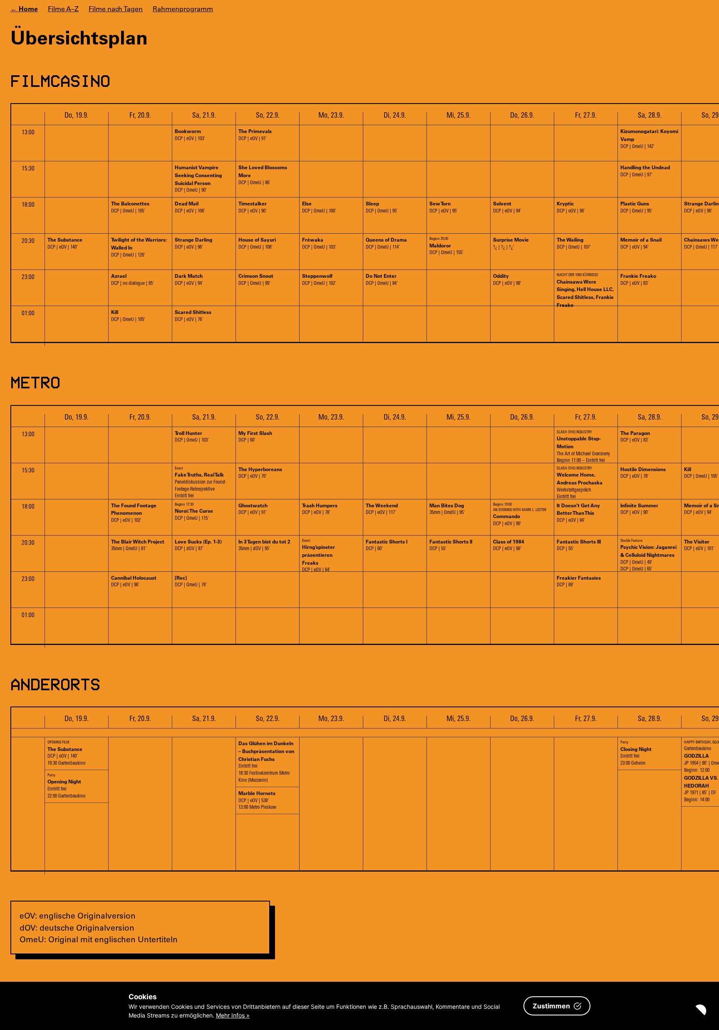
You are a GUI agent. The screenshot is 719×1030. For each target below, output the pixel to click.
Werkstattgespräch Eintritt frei (579, 483)
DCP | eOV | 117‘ (382, 509)
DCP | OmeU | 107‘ (574, 243)
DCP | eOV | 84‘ (578, 513)
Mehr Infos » (233, 1015)
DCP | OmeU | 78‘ (191, 581)
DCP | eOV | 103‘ (190, 134)
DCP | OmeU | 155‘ (446, 246)
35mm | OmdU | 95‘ (447, 509)
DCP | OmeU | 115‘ (194, 512)
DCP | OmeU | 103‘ (319, 243)
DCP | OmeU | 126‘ (139, 247)
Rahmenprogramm (183, 8)
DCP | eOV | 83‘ (638, 279)
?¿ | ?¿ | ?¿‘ (511, 243)
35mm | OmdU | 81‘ (137, 545)
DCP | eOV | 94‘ (507, 207)
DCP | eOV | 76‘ (193, 315)
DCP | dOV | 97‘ (198, 545)
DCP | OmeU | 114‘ (386, 243)
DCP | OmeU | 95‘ (382, 207)
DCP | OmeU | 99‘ (255, 279)
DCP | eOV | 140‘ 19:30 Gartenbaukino (66, 753)
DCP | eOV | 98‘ (507, 279)
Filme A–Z (63, 8)
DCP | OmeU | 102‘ (319, 279)
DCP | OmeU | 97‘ (645, 171)
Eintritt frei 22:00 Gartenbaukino (66, 786)
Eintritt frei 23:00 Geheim (636, 753)
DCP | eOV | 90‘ (252, 207)
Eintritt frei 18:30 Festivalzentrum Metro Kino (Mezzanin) (266, 761)
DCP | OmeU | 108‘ (257, 243)
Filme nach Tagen (116, 8)
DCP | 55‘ (450, 545)
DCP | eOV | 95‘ (443, 207)
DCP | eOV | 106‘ (190, 207)
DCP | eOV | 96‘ (571, 207)
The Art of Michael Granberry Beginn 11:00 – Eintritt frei (583, 446)
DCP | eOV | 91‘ (255, 134)
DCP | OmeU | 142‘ (649, 138)
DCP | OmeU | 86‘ (262, 174)
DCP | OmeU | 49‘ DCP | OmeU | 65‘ (648, 555)
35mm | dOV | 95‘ (264, 545)
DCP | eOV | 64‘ (318, 555)
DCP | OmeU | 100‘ (319, 207)
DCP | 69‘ (579, 581)
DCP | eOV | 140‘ (64, 243)
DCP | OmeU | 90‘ (198, 178)
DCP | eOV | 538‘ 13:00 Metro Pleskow (257, 800)
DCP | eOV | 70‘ (260, 472)
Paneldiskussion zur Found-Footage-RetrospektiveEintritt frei (200, 483)
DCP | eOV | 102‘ (133, 513)
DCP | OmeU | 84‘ (382, 279)
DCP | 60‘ (255, 436)
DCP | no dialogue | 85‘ (132, 279)
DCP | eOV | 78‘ (643, 472)
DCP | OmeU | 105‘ (130, 207)
